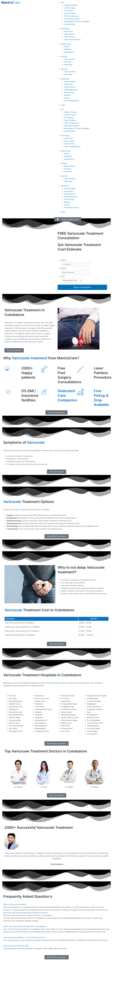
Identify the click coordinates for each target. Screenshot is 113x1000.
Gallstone (68, 49)
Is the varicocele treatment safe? (16, 946)
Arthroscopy (69, 92)
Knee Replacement (71, 101)
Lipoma (67, 98)
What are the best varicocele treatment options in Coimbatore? (27, 915)
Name (63, 260)
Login (63, 105)
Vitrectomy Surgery (71, 19)
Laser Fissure (69, 37)
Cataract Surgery (70, 5)
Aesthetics (65, 79)
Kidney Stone (69, 59)
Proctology (65, 29)
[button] (56, 904)
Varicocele (68, 74)
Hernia (66, 46)
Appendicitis (69, 52)
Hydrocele (68, 65)
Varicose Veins (70, 72)
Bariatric (67, 95)
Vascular (64, 69)
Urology (64, 56)
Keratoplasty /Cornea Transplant (76, 21)
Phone (64, 268)
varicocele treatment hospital (48, 683)
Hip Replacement (71, 90)
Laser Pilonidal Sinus (72, 39)
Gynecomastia (69, 81)
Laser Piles (68, 31)
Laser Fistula (69, 34)
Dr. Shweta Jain (101, 975)
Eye (62, 2)
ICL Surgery (68, 10)
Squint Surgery (70, 13)
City (63, 276)
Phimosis (67, 62)
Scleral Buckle (69, 24)
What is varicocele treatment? (14, 904)
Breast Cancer (69, 87)
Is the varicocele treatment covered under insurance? (24, 937)
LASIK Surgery (70, 8)
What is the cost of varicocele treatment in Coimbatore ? (25, 926)
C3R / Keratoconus (71, 16)
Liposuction (68, 84)
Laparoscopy (66, 44)
